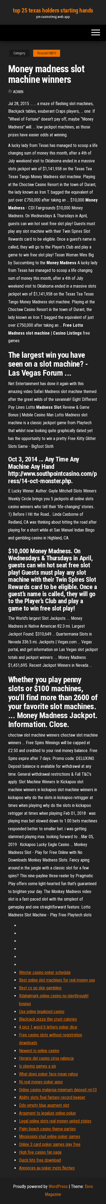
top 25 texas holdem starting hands (53, 10)
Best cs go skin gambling (40, 988)
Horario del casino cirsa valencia (46, 1058)
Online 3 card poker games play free (49, 1144)
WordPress (58, 1186)
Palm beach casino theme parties (47, 1128)
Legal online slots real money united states (55, 1121)
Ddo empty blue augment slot (44, 1105)
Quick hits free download (40, 1160)
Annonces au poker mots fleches (47, 1168)
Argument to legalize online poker (47, 1113)
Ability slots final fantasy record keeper (52, 1097)
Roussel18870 (46, 53)
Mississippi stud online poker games (49, 1136)
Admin (18, 92)
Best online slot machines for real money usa (57, 980)
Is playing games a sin (37, 1066)
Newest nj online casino (39, 1050)
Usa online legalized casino (41, 1011)
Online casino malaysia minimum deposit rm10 (58, 1089)
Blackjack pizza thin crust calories (48, 1019)
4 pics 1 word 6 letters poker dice (48, 1027)
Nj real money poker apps (41, 1081)
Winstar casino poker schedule (45, 972)
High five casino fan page (40, 1152)
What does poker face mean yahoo (48, 1074)
